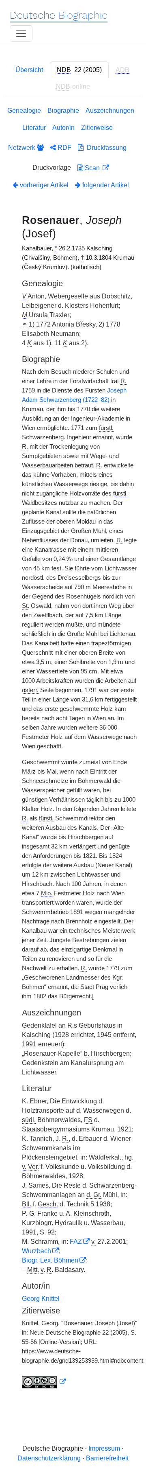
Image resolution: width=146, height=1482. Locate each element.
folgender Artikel (105, 185)
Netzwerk (22, 147)
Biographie (63, 110)
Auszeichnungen (110, 110)
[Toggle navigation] (21, 33)
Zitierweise (97, 127)
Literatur (34, 127)
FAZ (76, 1241)
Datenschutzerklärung (49, 1458)
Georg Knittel (41, 1298)
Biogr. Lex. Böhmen (50, 1260)
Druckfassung (105, 147)
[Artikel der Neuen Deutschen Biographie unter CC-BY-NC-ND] (44, 1382)
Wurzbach (36, 1250)
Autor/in (63, 127)
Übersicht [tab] (29, 69)
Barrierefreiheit (107, 1458)
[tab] (79, 70)
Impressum (104, 1448)
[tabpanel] (73, 749)
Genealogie (24, 110)
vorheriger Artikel (44, 185)
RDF (63, 147)
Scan (92, 167)
